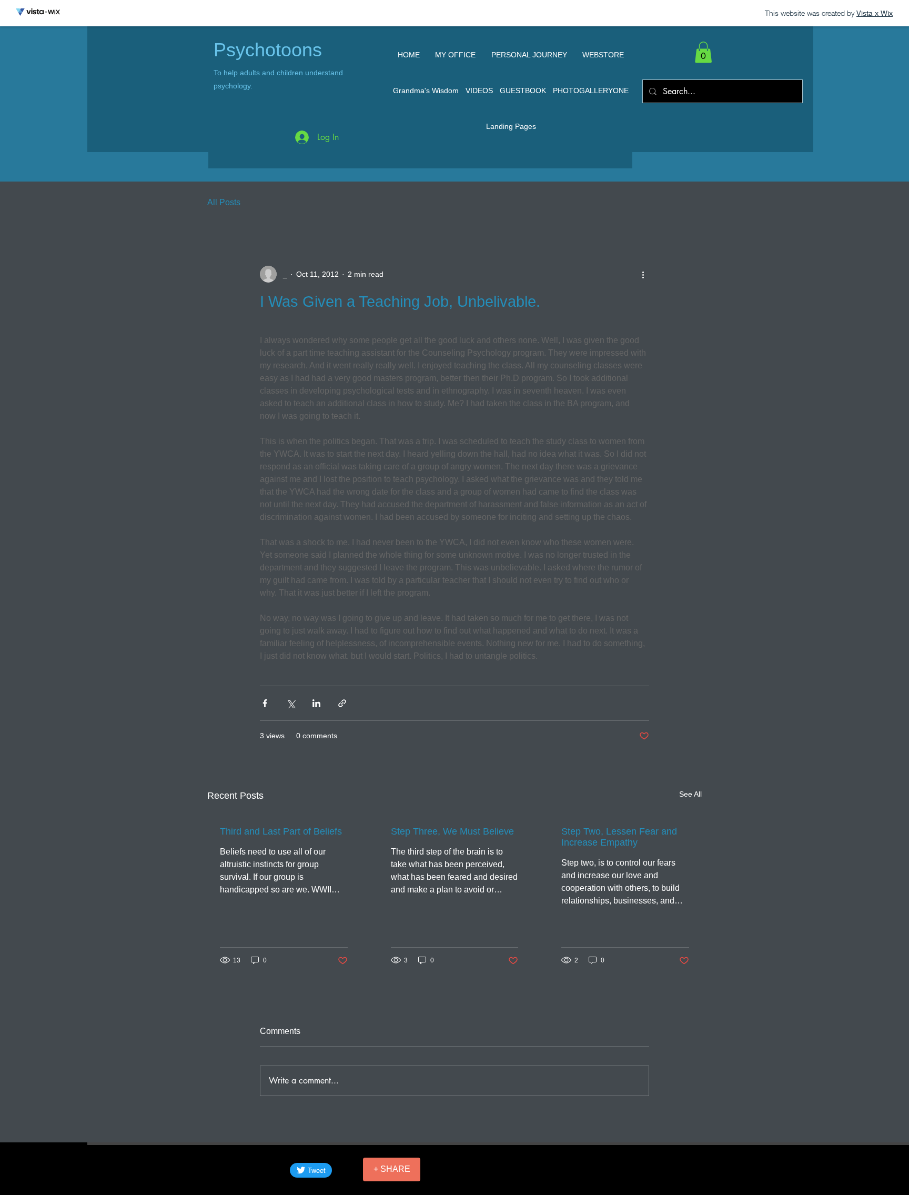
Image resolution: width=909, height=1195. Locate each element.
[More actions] (643, 274)
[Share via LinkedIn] (316, 703)
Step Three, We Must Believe (452, 831)
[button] (703, 52)
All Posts (223, 202)
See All (690, 794)
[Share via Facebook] (265, 703)
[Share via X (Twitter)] (291, 703)
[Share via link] (342, 703)
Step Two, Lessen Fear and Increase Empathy (619, 837)
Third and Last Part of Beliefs (281, 831)
